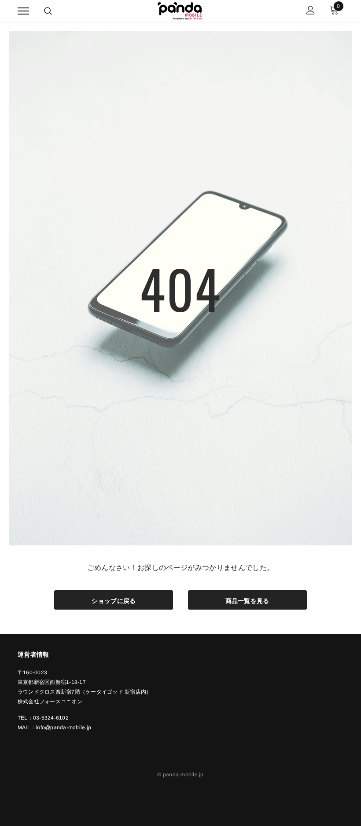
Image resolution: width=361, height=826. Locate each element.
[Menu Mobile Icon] (23, 11)
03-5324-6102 (51, 718)
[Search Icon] (48, 11)
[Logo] (180, 9)
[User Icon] (310, 11)
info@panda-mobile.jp (63, 727)
